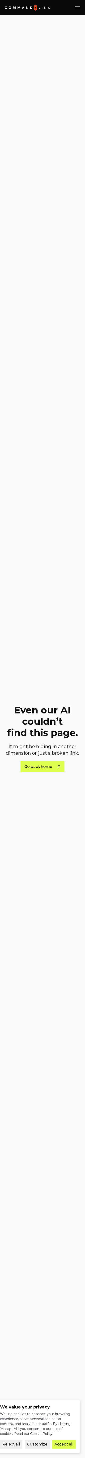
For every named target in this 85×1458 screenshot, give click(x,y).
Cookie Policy (41, 1434)
